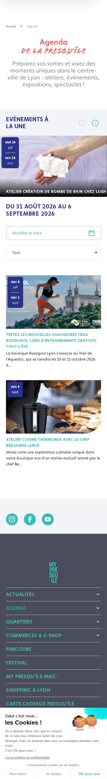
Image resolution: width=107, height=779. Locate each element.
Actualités (20, 594)
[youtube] (48, 519)
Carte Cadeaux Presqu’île (40, 704)
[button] (95, 123)
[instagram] (12, 519)
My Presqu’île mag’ (31, 676)
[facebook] (30, 519)
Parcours (19, 649)
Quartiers (19, 622)
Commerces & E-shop (34, 635)
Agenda (16, 608)
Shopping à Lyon (28, 690)
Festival (16, 663)
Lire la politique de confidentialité (27, 757)
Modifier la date (27, 233)
